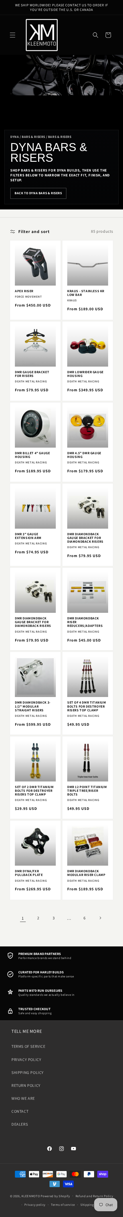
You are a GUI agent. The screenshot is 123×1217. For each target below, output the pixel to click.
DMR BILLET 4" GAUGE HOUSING (32, 455)
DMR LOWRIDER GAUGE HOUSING (85, 374)
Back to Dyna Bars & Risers (38, 193)
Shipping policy (92, 1205)
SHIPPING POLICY (27, 1072)
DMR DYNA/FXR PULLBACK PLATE (29, 873)
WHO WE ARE (23, 1098)
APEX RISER (24, 291)
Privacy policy (34, 1205)
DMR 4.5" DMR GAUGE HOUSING (84, 455)
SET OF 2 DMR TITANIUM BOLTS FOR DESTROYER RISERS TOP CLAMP (34, 790)
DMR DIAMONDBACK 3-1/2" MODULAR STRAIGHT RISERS (33, 706)
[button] (12, 35)
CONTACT (19, 1111)
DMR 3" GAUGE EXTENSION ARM (28, 536)
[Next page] (100, 918)
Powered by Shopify (55, 1196)
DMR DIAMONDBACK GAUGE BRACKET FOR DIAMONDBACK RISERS (85, 538)
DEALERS (19, 1124)
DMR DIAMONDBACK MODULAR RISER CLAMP (86, 873)
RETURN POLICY (26, 1085)
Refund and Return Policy (94, 1196)
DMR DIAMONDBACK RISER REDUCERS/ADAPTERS (85, 622)
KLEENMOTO (30, 1196)
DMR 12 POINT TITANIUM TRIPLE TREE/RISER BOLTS (87, 790)
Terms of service (63, 1205)
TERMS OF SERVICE (28, 1046)
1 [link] (23, 918)
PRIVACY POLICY (26, 1059)
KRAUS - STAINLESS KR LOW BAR (85, 292)
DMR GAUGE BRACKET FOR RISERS (32, 374)
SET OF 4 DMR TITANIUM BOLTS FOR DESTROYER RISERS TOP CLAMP (86, 706)
